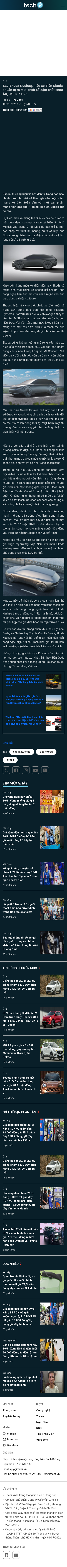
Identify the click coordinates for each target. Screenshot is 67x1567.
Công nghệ (43, 1410)
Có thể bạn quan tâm (20, 1112)
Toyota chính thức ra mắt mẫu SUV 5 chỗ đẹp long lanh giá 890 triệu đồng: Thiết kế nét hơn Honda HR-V (20, 1085)
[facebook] (16, 770)
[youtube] (35, 770)
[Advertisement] (33, 157)
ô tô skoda (46, 751)
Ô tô (5, 81)
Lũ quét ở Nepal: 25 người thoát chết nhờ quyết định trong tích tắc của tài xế (19, 908)
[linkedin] (45, 770)
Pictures (12, 1439)
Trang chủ (9, 1410)
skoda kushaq (21, 751)
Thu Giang (17, 100)
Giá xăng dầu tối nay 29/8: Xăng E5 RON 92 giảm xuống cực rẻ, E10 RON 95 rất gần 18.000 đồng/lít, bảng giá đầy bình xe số (19, 1316)
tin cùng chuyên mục (20, 968)
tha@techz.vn (52, 1474)
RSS (39, 1428)
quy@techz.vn (18, 1469)
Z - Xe (40, 1416)
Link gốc (8, 742)
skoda (10, 759)
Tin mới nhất (15, 783)
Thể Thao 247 (45, 1433)
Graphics (12, 1445)
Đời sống (7, 792)
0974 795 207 (33, 1474)
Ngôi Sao (42, 1422)
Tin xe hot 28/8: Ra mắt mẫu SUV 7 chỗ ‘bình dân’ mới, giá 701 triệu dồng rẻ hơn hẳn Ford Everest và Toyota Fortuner (20, 1237)
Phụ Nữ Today (11, 1416)
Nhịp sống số (9, 1340)
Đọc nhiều (11, 1264)
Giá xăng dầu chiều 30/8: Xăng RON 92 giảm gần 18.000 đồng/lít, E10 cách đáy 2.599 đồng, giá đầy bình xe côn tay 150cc (19, 1132)
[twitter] (6, 770)
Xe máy (6, 1120)
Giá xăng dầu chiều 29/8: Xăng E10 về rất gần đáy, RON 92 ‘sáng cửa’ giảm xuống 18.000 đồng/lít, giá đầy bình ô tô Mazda (19, 1201)
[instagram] (25, 770)
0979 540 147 (23, 1464)
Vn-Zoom (42, 1439)
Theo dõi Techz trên (15, 110)
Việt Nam (7, 864)
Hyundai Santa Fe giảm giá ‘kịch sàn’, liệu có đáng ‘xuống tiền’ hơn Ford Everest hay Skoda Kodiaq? (24, 699)
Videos (11, 1433)
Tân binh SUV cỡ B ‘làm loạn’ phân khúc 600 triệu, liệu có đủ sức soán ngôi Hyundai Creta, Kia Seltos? (25, 720)
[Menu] (63, 5)
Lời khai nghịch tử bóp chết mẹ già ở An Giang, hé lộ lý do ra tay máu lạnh (20, 1380)
